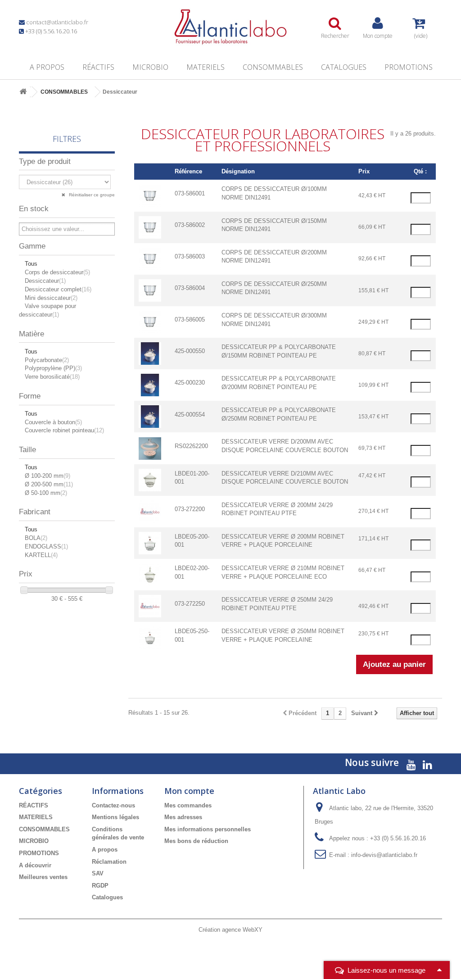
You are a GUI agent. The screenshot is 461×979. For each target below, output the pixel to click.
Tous (31, 263)
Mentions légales (115, 817)
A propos (47, 67)
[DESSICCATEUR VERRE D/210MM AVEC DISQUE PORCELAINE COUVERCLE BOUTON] (150, 479)
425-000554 (190, 414)
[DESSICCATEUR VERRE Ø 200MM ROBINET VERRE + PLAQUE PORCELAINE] (150, 542)
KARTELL (41, 555)
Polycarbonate (47, 360)
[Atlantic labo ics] (230, 27)
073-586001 (190, 193)
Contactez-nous (113, 805)
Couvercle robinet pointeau (64, 430)
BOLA (36, 538)
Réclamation (109, 861)
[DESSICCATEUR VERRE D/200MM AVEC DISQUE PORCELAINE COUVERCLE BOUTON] (150, 447)
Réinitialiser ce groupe (91, 194)
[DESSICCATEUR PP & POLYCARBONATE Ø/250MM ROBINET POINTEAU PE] (150, 416)
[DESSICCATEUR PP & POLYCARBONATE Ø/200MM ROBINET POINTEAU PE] (150, 384)
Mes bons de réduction (196, 841)
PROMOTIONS (408, 67)
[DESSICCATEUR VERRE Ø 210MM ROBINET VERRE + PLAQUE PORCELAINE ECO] (150, 574)
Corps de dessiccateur (57, 272)
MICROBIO (150, 67)
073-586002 (190, 225)
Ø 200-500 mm (49, 484)
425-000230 (190, 382)
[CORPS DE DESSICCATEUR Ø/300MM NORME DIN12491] (150, 321)
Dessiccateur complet (58, 289)
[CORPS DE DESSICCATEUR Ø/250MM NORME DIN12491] (150, 289)
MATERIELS (205, 67)
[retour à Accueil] (23, 92)
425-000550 (190, 351)
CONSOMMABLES (273, 67)
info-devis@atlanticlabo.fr (384, 855)
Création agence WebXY (230, 929)
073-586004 (190, 288)
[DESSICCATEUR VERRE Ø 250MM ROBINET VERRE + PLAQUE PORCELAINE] (150, 637)
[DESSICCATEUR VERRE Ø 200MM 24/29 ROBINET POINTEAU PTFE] (150, 511)
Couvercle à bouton (53, 422)
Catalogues (343, 67)
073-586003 (190, 256)
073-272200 (190, 509)
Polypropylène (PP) (53, 368)
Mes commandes (188, 805)
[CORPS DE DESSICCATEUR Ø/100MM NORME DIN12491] (150, 195)
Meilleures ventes (43, 877)
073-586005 (190, 319)
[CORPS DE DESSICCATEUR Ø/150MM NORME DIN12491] (150, 226)
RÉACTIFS (98, 67)
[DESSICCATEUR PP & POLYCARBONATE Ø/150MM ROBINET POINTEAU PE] (150, 353)
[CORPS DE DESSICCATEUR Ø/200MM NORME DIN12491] (150, 258)
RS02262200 (191, 446)
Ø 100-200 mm (47, 475)
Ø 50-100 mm (46, 493)
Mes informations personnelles (207, 829)
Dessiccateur (45, 280)
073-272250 (190, 603)
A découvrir (35, 865)
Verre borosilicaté (52, 376)
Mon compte (189, 790)
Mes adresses (183, 817)
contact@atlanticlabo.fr (57, 22)
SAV (98, 873)
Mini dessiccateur (51, 298)
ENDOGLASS (46, 546)
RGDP (100, 885)
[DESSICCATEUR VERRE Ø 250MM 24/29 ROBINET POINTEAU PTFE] (150, 606)
